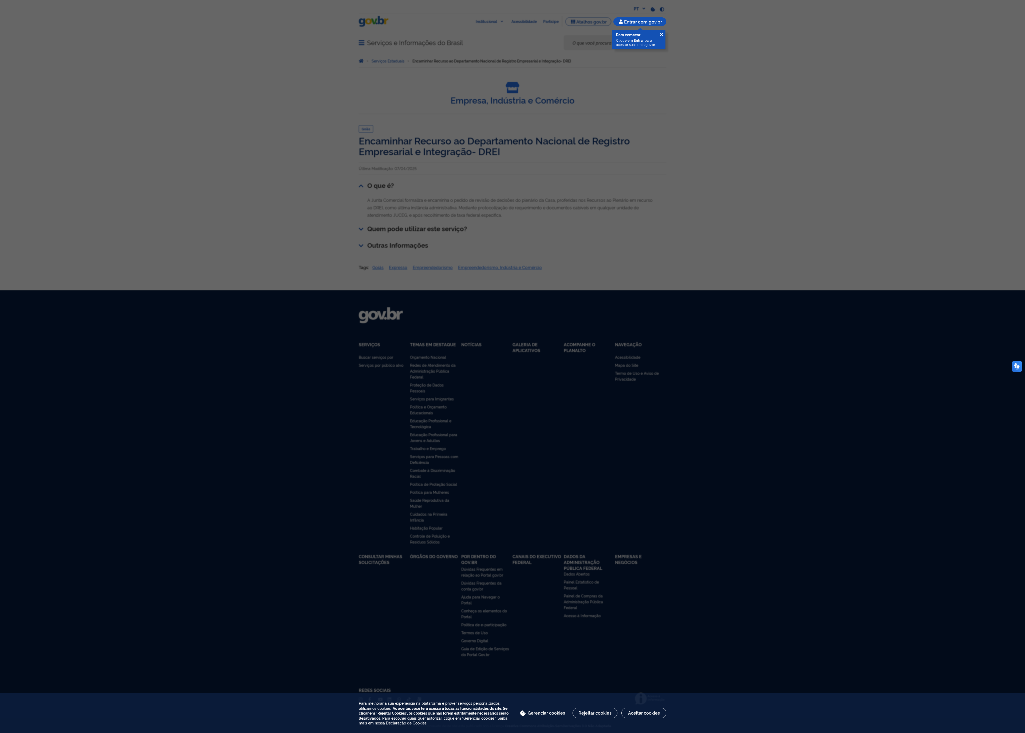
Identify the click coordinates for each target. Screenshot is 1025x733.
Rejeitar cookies (595, 713)
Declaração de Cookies (406, 722)
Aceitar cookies (644, 713)
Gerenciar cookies (546, 713)
